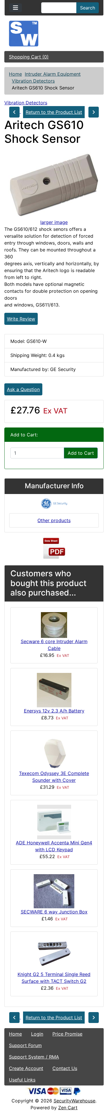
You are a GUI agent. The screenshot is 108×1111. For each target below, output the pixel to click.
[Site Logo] (54, 33)
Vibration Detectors (33, 81)
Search (87, 8)
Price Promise (67, 1034)
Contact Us (64, 1068)
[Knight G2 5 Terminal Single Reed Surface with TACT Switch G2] (54, 953)
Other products (54, 520)
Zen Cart (67, 1107)
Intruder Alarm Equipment (53, 74)
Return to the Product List (54, 112)
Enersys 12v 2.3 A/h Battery (54, 711)
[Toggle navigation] (15, 7)
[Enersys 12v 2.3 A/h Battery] (54, 689)
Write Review (21, 319)
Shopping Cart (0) (29, 57)
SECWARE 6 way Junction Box (54, 912)
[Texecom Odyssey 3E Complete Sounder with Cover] (54, 752)
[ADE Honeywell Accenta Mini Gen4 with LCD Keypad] (54, 821)
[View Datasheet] (54, 548)
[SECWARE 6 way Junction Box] (54, 891)
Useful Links (22, 1080)
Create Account (26, 1068)
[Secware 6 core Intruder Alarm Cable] (54, 624)
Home (15, 74)
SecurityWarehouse (74, 1101)
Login (37, 1034)
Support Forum (25, 1045)
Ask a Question (23, 389)
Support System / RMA (34, 1057)
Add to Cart (81, 453)
